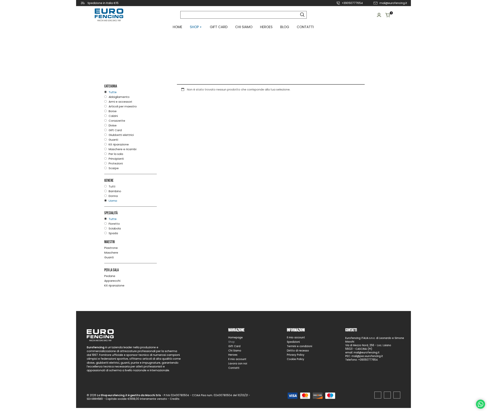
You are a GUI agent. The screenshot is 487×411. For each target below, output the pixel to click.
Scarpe (114, 168)
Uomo (113, 201)
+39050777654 (352, 3)
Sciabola (115, 228)
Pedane (109, 276)
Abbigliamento (119, 97)
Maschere (111, 253)
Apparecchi (112, 281)
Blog (284, 27)
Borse (113, 111)
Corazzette (117, 121)
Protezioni (116, 163)
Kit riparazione (119, 144)
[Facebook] (377, 395)
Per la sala (116, 154)
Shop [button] (194, 27)
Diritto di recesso (298, 350)
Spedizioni (293, 342)
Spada (113, 233)
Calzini (113, 116)
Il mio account (237, 359)
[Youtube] (396, 395)
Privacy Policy (295, 355)
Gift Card (219, 27)
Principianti (116, 159)
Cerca (302, 15)
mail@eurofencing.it (393, 3)
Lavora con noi (237, 363)
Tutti (112, 186)
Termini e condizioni (299, 346)
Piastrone (111, 248)
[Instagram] (387, 395)
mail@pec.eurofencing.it (367, 356)
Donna (113, 196)
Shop (231, 342)
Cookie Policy (295, 359)
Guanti (113, 140)
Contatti (305, 27)
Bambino (115, 191)
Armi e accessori (120, 102)
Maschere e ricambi (122, 149)
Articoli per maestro (123, 106)
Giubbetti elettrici (121, 135)
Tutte (113, 92)
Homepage (235, 337)
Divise (113, 125)
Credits (174, 399)
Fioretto (114, 224)
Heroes (266, 27)
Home (177, 27)
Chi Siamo (243, 27)
